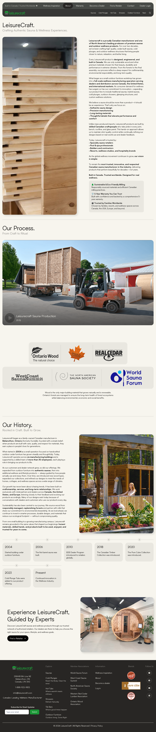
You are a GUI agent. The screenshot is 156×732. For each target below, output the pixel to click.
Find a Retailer (116, 6)
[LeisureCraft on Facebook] (149, 680)
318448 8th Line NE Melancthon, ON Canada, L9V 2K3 (22, 679)
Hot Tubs (54, 691)
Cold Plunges (56, 680)
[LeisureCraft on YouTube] (149, 688)
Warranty (80, 6)
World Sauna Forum (78, 673)
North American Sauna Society (80, 687)
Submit (34, 712)
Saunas (49, 673)
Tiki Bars (56, 708)
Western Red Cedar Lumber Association (78, 695)
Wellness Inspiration (51, 6)
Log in (98, 688)
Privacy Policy (97, 726)
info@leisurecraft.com (22, 693)
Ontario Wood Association (76, 702)
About (68, 6)
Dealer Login (145, 6)
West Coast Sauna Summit (78, 679)
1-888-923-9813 (22, 687)
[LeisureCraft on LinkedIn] (149, 695)
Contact (130, 6)
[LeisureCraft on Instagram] (149, 673)
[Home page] (15, 12)
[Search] (149, 13)
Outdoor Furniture (56, 715)
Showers (52, 700)
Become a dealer (102, 683)
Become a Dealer (97, 6)
